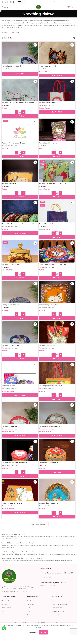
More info (32, 632)
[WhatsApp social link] (11, 2)
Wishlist (4, 617)
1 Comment (52, 580)
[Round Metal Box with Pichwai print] (19, 456)
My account (5, 603)
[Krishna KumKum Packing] (55, 59)
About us (29, 603)
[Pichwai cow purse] (19, 177)
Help (27, 613)
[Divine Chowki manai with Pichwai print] (55, 257)
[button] (19, 116)
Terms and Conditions (58, 617)
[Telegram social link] (13, 2)
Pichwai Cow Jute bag (46, 224)
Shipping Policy (56, 610)
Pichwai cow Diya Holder (47, 143)
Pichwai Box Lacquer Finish (11, 66)
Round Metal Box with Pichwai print (14, 463)
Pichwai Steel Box (8, 386)
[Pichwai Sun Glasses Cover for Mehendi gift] (19, 217)
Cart (3, 613)
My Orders (5, 606)
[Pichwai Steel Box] (19, 379)
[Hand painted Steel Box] (19, 298)
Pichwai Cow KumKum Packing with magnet (18, 103)
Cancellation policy (57, 613)
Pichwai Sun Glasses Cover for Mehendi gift (18, 224)
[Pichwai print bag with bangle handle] (55, 177)
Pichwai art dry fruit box (10, 264)
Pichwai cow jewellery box (47, 305)
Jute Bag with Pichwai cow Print (49, 386)
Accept (42, 632)
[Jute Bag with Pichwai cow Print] (55, 379)
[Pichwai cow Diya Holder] (55, 136)
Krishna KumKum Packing (47, 66)
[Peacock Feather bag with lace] (19, 140)
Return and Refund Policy (59, 606)
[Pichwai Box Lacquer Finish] (19, 59)
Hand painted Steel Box (10, 305)
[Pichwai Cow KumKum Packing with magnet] (19, 96)
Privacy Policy (55, 603)
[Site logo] (37, 7)
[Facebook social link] (3, 2)
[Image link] (9, 578)
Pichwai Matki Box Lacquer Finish (50, 426)
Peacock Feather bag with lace (13, 143)
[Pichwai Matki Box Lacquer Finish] (55, 419)
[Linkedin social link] (8, 2)
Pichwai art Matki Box (9, 426)
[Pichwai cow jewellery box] (55, 298)
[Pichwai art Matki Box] (19, 419)
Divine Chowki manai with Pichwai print (52, 264)
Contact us (29, 606)
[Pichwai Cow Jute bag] (55, 217)
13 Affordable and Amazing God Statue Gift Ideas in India (56, 576)
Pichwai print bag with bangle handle (51, 183)
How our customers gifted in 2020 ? (52, 585)
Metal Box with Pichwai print (12, 503)
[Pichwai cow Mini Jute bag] (55, 96)
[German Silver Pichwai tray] (55, 496)
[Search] (72, 7)
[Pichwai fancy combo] (55, 339)
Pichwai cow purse (9, 183)
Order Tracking (6, 610)
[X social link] (5, 2)
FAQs (28, 610)
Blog (27, 617)
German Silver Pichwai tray (48, 503)
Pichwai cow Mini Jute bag (47, 103)
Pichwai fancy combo (46, 345)
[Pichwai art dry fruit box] (19, 258)
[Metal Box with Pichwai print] (19, 496)
